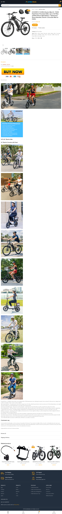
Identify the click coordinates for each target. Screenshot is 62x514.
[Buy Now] (13, 449)
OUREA (53, 34)
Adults (49, 33)
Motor (46, 34)
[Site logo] (31, 1)
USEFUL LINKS (49, 485)
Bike (55, 33)
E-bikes (36, 9)
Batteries (17, 491)
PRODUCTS (3, 485)
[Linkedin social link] (40, 38)
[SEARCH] (60, 5)
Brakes (17, 489)
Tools (17, 495)
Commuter (58, 33)
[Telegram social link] (41, 38)
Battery (52, 33)
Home (33, 9)
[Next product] (60, 9)
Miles (43, 34)
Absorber (45, 33)
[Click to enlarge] (3, 45)
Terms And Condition (50, 493)
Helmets (2, 493)
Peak (56, 34)
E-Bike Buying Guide (34, 487)
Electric (35, 34)
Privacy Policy (48, 487)
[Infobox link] (15, 473)
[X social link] (37, 38)
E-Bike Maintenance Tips (35, 493)
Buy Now (35, 24)
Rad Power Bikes (42, 9)
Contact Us (48, 491)
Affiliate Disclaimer (49, 495)
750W (38, 33)
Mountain (49, 34)
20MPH (35, 33)
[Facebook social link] (35, 38)
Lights (2, 495)
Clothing (2, 489)
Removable (39, 36)
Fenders (2, 491)
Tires (17, 493)
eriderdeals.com (29, 508)
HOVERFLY (40, 34)
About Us (47, 489)
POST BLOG (33, 485)
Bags (2, 487)
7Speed (41, 33)
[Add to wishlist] (13, 447)
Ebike (33, 34)
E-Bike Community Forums (36, 489)
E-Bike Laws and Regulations (36, 491)
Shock (43, 36)
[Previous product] (58, 9)
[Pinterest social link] (38, 38)
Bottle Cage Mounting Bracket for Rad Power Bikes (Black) (23, 462)
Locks (17, 487)
